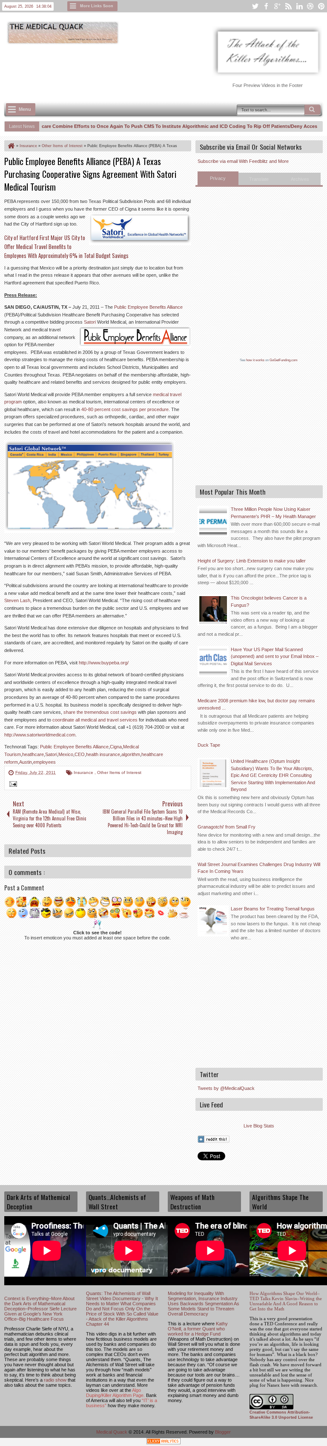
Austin (25, 762)
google (277, 6)
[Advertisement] (159, 68)
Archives (300, 179)
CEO (80, 754)
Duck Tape (209, 745)
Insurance (84, 772)
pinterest (321, 6)
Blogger (223, 1431)
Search (312, 109)
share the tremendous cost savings (100, 712)
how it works (255, 360)
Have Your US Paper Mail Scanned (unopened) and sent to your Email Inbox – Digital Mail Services (274, 656)
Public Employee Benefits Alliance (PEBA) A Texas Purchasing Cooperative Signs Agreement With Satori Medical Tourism (90, 174)
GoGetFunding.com (284, 360)
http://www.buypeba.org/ (104, 662)
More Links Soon (96, 6)
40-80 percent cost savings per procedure (125, 409)
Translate (259, 179)
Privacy (218, 178)
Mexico (65, 754)
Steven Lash (17, 600)
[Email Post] (12, 785)
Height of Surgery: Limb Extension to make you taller (252, 560)
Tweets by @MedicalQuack (226, 1088)
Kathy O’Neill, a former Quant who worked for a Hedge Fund (198, 1328)
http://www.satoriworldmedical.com (39, 734)
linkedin (299, 6)
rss (288, 6)
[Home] (10, 146)
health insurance (103, 754)
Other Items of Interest (119, 772)
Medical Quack (112, 1431)
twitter (255, 6)
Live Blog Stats (259, 1125)
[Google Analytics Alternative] (163, 1442)
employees (44, 762)
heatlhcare (33, 754)
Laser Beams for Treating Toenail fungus (273, 908)
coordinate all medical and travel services (95, 719)
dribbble (310, 6)
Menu (25, 109)
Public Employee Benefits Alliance (148, 307)
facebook (266, 6)
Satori (90, 322)
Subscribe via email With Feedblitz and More (243, 161)
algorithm (130, 754)
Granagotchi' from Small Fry (226, 826)
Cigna (116, 746)
